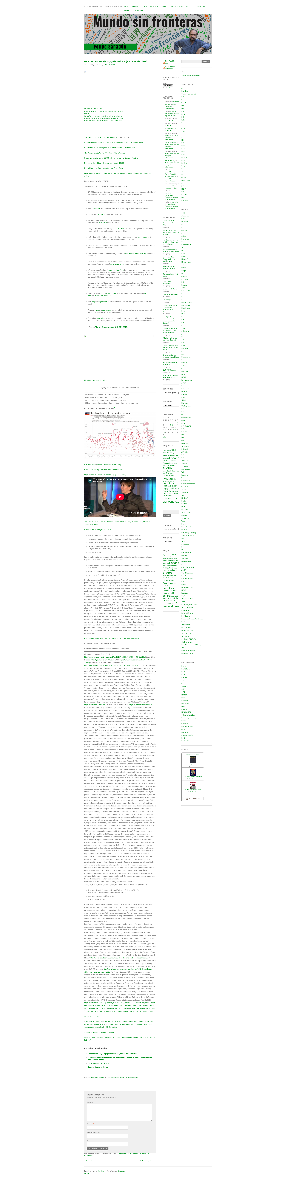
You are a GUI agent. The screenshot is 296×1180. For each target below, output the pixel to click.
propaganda (167, 489)
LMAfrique (184, 509)
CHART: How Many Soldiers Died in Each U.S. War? (104, 470)
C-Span (183, 622)
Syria (175, 493)
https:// (93, 660)
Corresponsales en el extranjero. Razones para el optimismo (170, 330)
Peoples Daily (186, 245)
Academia (184, 732)
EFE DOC (184, 581)
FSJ (182, 564)
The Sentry (185, 636)
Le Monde (184, 222)
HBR (183, 311)
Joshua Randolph (170, 142)
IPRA (183, 149)
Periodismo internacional (192, 754)
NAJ (182, 354)
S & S (183, 365)
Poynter (184, 524)
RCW (183, 429)
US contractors (118, 229)
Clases (93, 1077)
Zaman (183, 489)
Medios (165, 7)
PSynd (183, 114)
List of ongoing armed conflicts (95, 380)
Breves (189, 7)
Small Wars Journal (187, 535)
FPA (182, 105)
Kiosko (183, 584)
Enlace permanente (131, 1077)
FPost (183, 437)
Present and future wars (113, 1006)
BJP (182, 319)
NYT (182, 224)
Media (167, 478)
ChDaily (184, 276)
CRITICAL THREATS (188, 639)
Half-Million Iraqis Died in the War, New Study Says (103, 168)
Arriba (86, 1173)
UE (173, 496)
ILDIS (183, 154)
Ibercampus (185, 703)
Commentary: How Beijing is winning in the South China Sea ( (107, 638)
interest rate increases (103, 296)
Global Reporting (187, 573)
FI (182, 250)
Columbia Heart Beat (188, 484)
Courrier (184, 242)
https (105, 969)
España (144, 7)
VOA (183, 328)
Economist (185, 239)
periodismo (169, 483)
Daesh (175, 454)
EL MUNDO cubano (169, 370)
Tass (183, 521)
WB (182, 472)
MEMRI (184, 189)
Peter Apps (135, 638)
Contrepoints (185, 481)
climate (165, 452)
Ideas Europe (185, 180)
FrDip (183, 120)
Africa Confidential (187, 567)
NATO (183, 423)
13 (170, 427)
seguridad (174, 491)
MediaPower (185, 550)
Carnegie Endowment (188, 94)
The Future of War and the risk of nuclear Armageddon (124, 1021)
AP (182, 334)
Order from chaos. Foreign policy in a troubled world (169, 259)
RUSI (183, 186)
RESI (183, 547)
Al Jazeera (185, 216)
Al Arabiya (184, 452)
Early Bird (184, 515)
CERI (183, 137)
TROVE (184, 495)
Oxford (183, 268)
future (174, 465)
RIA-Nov (184, 394)
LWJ (182, 458)
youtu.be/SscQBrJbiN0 (98, 705)
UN (172, 499)
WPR (183, 541)
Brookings (184, 91)
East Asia (184, 200)
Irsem (183, 146)
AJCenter (184, 709)
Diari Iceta (184, 403)
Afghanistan (102, 302)
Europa (168, 461)
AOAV (183, 383)
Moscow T (184, 259)
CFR (182, 97)
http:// (86, 665)
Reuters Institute (187, 578)
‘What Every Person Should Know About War (101, 137)
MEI (182, 198)
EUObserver (185, 610)
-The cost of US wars (92, 1016)
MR (182, 435)
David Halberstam (193, 779)
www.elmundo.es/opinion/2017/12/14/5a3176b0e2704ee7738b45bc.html (115, 665)
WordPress (101, 1171)
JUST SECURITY (187, 633)
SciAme (184, 432)
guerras (122, 1077)
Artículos (154, 7)
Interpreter (184, 475)
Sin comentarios (110, 65)
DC (182, 360)
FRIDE (183, 108)
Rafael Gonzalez (170, 128)
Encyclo (184, 166)
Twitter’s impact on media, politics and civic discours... (171, 232)
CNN (183, 213)
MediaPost (185, 443)
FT (182, 227)
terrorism (167, 495)
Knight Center (186, 669)
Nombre (90, 1124)
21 (173, 430)
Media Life (184, 498)
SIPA (183, 675)
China (173, 450)
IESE (183, 698)
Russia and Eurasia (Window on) (192, 619)
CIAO (183, 692)
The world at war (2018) (133, 1006)
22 (175, 430)
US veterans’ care (117, 264)
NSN (183, 160)
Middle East (166, 481)
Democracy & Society (188, 533)
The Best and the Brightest (193, 777)
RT (182, 337)
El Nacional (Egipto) (188, 650)
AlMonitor (184, 348)
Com (183, 386)
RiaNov (183, 256)
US (175, 498)
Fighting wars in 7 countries (118, 1008)
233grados (184, 466)
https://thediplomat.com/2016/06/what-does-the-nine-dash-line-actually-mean (119, 958)
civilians (97, 209)
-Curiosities (112, 1027)
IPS (182, 412)
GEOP (183, 177)
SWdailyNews (186, 406)
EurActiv (184, 363)
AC (182, 172)
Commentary (185, 305)
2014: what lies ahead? (170, 294)
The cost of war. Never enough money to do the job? (119, 1011)
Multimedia (200, 7)
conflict (169, 452)
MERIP (183, 377)
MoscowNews (186, 262)
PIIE (182, 117)
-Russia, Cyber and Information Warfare (99, 1032)
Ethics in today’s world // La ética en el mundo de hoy (170, 347)
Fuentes (169, 465)
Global (168, 468)
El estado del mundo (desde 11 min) (98, 530)
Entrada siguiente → (148, 1161)
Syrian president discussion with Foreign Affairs (171, 223)
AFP (182, 340)
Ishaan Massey (170, 161)
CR (182, 368)
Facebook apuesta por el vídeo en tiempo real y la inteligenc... (170, 242)
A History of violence (116, 120)
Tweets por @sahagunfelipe (190, 75)
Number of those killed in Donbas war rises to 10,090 (104, 163)
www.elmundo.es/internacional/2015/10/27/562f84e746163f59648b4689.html (117, 657)
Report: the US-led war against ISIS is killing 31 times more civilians (109, 148)
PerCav (183, 409)
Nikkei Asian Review (188, 527)
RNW (183, 253)
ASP (183, 88)
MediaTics (184, 391)
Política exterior (170, 486)
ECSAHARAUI (186, 627)
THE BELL (185, 648)
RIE (182, 123)
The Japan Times (187, 607)
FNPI (183, 706)
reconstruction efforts (116, 270)
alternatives (101, 318)
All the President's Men (193, 790)
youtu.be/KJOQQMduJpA (122, 1003)
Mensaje (90, 1102)
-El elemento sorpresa (140, 1003)
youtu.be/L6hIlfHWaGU (143, 705)
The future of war (146, 1011)
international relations (170, 471)
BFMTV (184, 345)
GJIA (183, 689)
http (85, 657)
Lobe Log (184, 593)
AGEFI (183, 570)
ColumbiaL (184, 724)
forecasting (168, 463)
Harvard (184, 677)
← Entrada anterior (91, 1161)
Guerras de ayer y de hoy (98, 1067)
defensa (165, 455)
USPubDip (184, 195)
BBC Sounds (185, 616)
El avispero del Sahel (170, 289)
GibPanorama (186, 417)
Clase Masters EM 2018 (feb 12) (100, 1063)
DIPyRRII (184, 700)
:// (87, 657)
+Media (183, 400)
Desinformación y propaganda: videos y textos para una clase (112, 1054)
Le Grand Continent (187, 613)
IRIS (182, 143)
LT (182, 273)
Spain (171, 493)
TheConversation (187, 599)
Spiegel (183, 236)
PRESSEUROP (186, 291)
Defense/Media (186, 553)
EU (164, 461)
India (183, 455)
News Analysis (186, 357)
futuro (117, 1077)
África (177, 502)
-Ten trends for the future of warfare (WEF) (100, 1037)
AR (182, 265)
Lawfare (184, 556)
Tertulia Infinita (186, 512)
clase (113, 1077)
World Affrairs (185, 478)
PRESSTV (185, 389)
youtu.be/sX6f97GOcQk (105, 660)
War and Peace (90, 465)
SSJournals (185, 544)
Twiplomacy (185, 492)
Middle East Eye (187, 587)
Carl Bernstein (193, 791)
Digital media (185, 308)
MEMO (183, 590)
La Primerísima (186, 380)
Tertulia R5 (185, 461)
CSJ (182, 683)
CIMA (183, 397)
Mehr (183, 507)
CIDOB (183, 102)
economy (166, 458)
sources (166, 493)
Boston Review (186, 302)
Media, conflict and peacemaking (171, 107)
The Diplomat (185, 446)
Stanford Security (187, 735)
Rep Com (184, 371)
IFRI (182, 111)
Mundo (135, 7)
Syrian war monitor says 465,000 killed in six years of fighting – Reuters (111, 158)
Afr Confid (184, 279)
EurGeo (184, 501)
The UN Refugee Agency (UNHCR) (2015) (111, 327)
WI (182, 174)
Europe (174, 461)
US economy (111, 293)
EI (182, 294)
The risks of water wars (94, 1021)
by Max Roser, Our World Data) (109, 465)
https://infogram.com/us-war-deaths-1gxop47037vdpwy (105, 475)
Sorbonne (184, 686)
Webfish (171, 87)
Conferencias (177, 7)
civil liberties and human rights (136, 254)
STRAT (183, 131)
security (167, 491)
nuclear (172, 481)
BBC (183, 233)
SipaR (183, 721)
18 (166, 430)
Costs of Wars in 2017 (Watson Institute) (127, 143)
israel (171, 473)
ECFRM (184, 157)
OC (182, 414)
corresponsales (168, 454)
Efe (182, 322)
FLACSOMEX (186, 712)
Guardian (184, 230)
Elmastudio (121, 1171)
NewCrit (184, 504)
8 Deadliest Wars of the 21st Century (98, 143)
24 (164, 432)
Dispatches (193, 764)
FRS (182, 140)
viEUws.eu (185, 518)
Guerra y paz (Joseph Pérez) (93, 108)
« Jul (164, 437)
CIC (182, 100)
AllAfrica (184, 288)
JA (182, 247)
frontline (184, 163)
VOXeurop (184, 558)
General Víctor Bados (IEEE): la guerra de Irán (172, 114)
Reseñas (127, 10)
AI (182, 125)
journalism (168, 475)
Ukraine (167, 498)
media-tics (184, 530)
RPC (183, 325)
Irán (164, 473)
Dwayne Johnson (170, 177)
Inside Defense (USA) (188, 630)
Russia (175, 488)
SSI (182, 169)
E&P (183, 317)
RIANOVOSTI (186, 426)
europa (183, 271)
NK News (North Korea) (189, 604)
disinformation (173, 455)
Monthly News (186, 561)
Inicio (126, 7)
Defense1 (184, 449)
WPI (182, 538)
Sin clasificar (100, 1077)
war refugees (143, 237)
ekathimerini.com (187, 642)
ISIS (167, 473)
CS (182, 351)
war (165, 501)
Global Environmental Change (191, 645)
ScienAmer (185, 331)
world (171, 501)
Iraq (93, 302)
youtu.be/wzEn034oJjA (98, 1003)
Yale (182, 680)
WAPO (183, 219)
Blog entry (94, 525)
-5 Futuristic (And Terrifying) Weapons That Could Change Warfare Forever (120, 1024)
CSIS (183, 128)
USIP (183, 183)
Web (88, 1140)
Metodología (167, 300)
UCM (183, 672)
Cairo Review (185, 469)
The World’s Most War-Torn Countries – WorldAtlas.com (105, 153)
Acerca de (139, 10)
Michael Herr (193, 766)
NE (182, 296)
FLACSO (184, 695)
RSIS (183, 738)
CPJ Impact (185, 486)
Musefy (167, 104)
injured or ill (103, 223)
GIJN (183, 420)
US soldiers (101, 215)
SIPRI (183, 134)
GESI (183, 596)
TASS (183, 602)
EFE (182, 282)
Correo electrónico (94, 1132)
